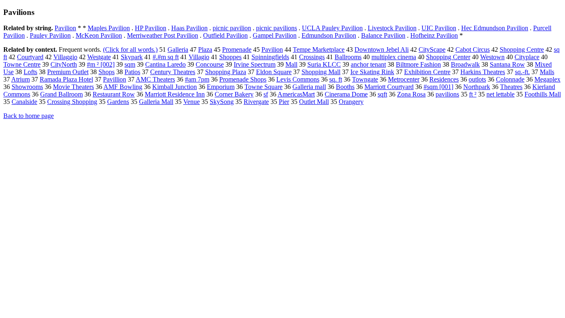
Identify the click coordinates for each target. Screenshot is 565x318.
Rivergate (256, 101)
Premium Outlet (68, 71)
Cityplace (527, 56)
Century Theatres (172, 71)
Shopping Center (448, 56)
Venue (191, 101)
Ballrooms (348, 56)
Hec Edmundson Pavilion (494, 27)
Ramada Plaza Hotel (66, 79)
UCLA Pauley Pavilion (332, 27)
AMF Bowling (122, 86)
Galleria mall (309, 86)
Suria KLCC (324, 64)
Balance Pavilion (383, 35)
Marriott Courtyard (389, 86)
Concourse (210, 64)
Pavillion (114, 79)
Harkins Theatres (482, 71)
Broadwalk (465, 64)
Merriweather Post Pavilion (162, 35)
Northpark (476, 86)
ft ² (472, 94)
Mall (291, 64)
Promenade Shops (242, 79)
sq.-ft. (522, 71)
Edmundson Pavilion (329, 35)
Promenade (236, 49)
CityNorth (63, 64)
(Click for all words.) (130, 49)
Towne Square (263, 86)
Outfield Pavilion (225, 35)
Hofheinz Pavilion (434, 35)
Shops (106, 71)
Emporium (221, 86)
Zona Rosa (411, 94)
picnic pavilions (276, 27)
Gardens (118, 101)
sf (265, 94)
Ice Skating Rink (372, 71)
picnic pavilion (232, 27)
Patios (132, 71)
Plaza (205, 49)
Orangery (351, 101)
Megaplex (547, 79)
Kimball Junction (174, 86)
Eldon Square (274, 71)
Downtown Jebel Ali (381, 49)
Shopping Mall (321, 71)
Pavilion (65, 27)
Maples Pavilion (109, 27)
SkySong (222, 101)
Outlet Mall (314, 101)
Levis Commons (297, 79)
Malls (547, 71)
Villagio (199, 56)
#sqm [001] (438, 86)
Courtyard (30, 56)
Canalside (24, 101)
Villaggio (65, 56)
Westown (492, 56)
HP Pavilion (150, 27)
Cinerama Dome (346, 94)
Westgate (99, 56)
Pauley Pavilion (50, 35)
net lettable (500, 94)
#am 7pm (197, 79)
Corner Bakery (234, 94)
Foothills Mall (542, 94)
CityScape (432, 49)
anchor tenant (368, 64)
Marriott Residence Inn (175, 94)
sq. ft (335, 79)
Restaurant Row (114, 94)
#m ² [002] (101, 64)
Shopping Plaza (225, 71)
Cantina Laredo (165, 64)
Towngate (365, 79)
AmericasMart (296, 94)
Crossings (312, 56)
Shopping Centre (522, 49)
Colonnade (510, 79)
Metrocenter (403, 79)
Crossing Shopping (72, 101)
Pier (284, 101)
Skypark (132, 56)
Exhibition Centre (427, 71)
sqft (382, 94)
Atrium (20, 79)
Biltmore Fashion (418, 64)
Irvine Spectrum (254, 64)
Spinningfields (270, 56)
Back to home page (28, 115)
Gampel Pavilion (275, 35)
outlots (477, 79)
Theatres (511, 86)
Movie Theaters (73, 86)
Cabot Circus (472, 49)
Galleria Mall (156, 101)
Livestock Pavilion (392, 27)
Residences (444, 79)
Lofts (30, 71)
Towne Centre (22, 64)
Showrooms (27, 86)
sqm (129, 64)
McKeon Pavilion (99, 35)
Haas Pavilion (189, 27)
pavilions (447, 94)
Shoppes (230, 56)
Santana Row (507, 64)
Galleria (178, 49)
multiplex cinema (393, 56)
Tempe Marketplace (319, 49)
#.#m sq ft (166, 56)
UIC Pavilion (438, 27)
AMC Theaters (155, 79)
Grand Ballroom (61, 94)
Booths (345, 86)
